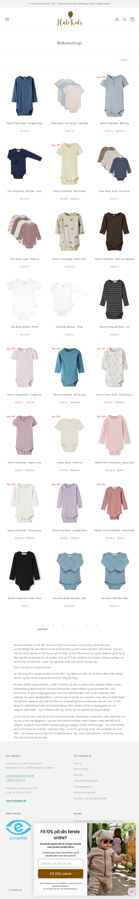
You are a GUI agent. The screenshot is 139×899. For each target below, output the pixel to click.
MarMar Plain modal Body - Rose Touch (114, 462)
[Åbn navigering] (7, 19)
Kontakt (78, 775)
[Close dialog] (132, 826)
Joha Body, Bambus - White (24, 326)
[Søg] (124, 19)
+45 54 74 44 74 (15, 780)
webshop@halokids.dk (20, 776)
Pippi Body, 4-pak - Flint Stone (115, 191)
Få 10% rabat (61, 873)
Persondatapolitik (84, 792)
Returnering (81, 769)
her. (76, 889)
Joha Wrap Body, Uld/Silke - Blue (69, 598)
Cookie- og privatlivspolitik (90, 798)
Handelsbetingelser (86, 780)
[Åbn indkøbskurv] (132, 19)
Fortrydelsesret (83, 786)
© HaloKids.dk (15, 890)
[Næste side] (96, 625)
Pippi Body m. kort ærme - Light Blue (69, 123)
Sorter (124, 60)
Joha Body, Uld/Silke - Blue (114, 598)
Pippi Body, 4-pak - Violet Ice (24, 259)
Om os (78, 763)
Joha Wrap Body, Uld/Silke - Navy (24, 191)
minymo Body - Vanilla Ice (69, 462)
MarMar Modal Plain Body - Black (24, 598)
